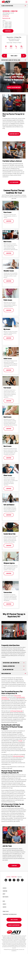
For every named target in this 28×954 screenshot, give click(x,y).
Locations (8, 876)
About (4, 894)
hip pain (20, 740)
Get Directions (6, 16)
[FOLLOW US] (6, 881)
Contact (4, 904)
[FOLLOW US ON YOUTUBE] (18, 881)
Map (6, 48)
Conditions (5, 891)
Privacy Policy (6, 911)
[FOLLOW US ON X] (10, 881)
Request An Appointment (14, 925)
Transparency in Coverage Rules (10, 914)
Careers (4, 907)
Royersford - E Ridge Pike (10, 11)
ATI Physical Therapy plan (16, 711)
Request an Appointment (14, 87)
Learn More (8, 221)
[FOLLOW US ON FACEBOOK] (14, 881)
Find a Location (14, 919)
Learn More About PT (14, 134)
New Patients (5, 896)
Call (16, 48)
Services (4, 888)
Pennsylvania (14, 876)
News (4, 901)
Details (11, 48)
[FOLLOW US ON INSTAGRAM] (22, 881)
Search (21, 48)
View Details (8, 31)
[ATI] (6, 2)
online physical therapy (18, 756)
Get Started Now (14, 182)
